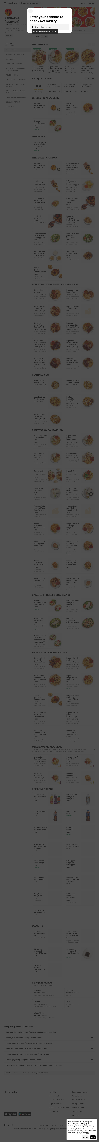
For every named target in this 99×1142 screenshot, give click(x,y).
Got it (93, 1137)
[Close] (30, 11)
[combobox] (51, 27)
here (87, 1132)
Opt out (85, 1137)
